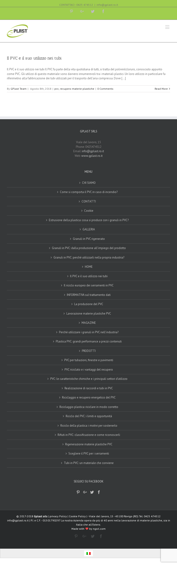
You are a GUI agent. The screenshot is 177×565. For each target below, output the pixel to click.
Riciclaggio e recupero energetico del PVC (89, 397)
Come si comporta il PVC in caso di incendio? (89, 192)
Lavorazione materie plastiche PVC (88, 313)
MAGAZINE (89, 323)
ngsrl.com (99, 528)
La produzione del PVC (88, 304)
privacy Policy (58, 516)
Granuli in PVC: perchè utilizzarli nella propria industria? (88, 257)
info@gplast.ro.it (107, 4)
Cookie (88, 211)
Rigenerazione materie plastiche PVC (88, 444)
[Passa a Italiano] (88, 553)
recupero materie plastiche (77, 88)
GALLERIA (89, 229)
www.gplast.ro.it (92, 156)
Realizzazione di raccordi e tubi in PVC (89, 388)
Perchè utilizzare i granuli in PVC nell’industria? (88, 332)
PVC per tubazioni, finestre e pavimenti (88, 360)
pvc (56, 88)
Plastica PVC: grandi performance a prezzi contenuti (89, 341)
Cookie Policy (77, 516)
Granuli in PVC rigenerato (89, 239)
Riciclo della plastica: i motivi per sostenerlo (88, 426)
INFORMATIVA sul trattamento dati (89, 295)
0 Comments (105, 88)
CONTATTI (89, 201)
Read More (161, 88)
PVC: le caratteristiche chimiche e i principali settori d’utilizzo (88, 379)
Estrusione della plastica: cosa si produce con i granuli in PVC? (89, 220)
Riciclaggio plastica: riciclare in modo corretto (88, 407)
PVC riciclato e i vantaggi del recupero (89, 370)
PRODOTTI (89, 351)
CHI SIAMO (89, 183)
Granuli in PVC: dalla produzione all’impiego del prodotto (89, 248)
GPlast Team (19, 88)
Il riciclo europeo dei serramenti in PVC (89, 285)
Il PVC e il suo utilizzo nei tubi (34, 58)
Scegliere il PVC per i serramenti (88, 453)
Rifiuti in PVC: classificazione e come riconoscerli (89, 435)
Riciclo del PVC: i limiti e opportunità (89, 416)
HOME (89, 267)
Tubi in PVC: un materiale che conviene (89, 463)
